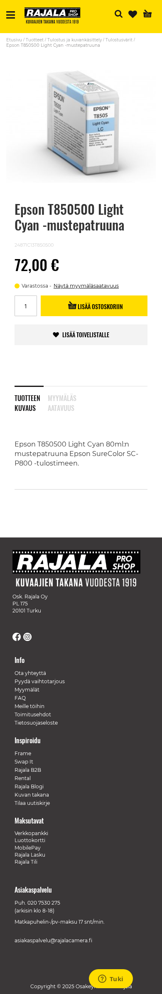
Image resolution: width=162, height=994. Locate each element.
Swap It (24, 762)
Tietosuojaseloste (36, 723)
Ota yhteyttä (30, 673)
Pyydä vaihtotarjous (40, 681)
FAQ (20, 698)
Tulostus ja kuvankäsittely (74, 40)
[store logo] (56, 16)
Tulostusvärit (119, 40)
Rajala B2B (28, 770)
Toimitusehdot (33, 714)
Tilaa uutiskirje (32, 803)
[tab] (31, 398)
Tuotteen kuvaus (27, 401)
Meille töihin (29, 706)
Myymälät (27, 690)
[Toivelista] (132, 14)
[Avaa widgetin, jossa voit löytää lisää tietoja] (110, 979)
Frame (23, 753)
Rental (23, 778)
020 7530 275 (43, 903)
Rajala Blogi (29, 786)
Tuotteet (35, 40)
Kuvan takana (32, 795)
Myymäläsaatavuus (62, 401)
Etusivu (14, 40)
